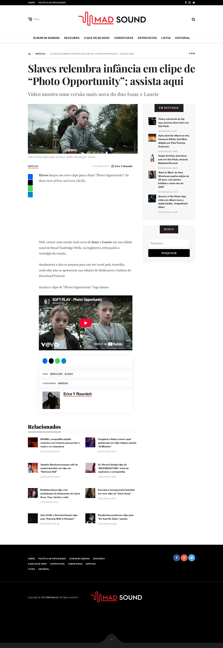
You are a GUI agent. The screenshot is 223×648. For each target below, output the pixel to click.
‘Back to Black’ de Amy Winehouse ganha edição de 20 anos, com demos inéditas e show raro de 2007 (173, 179)
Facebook (186, 2)
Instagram (189, 2)
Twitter (194, 2)
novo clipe (56, 374)
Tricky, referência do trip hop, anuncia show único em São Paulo (173, 123)
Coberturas (123, 38)
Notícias (33, 166)
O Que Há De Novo (97, 38)
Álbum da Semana (46, 38)
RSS (193, 54)
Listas (166, 38)
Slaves (69, 374)
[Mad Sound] (111, 18)
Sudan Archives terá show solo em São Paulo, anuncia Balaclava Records (173, 159)
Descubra (71, 38)
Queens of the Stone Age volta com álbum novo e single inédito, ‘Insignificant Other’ (173, 202)
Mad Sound (52, 597)
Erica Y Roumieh (123, 166)
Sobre (31, 2)
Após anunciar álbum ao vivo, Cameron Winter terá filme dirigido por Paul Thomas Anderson (174, 141)
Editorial (182, 38)
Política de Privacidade (52, 2)
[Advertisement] (86, 211)
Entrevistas (147, 38)
